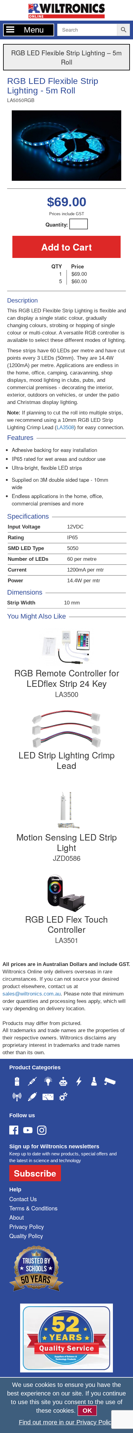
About (16, 1217)
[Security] (110, 1082)
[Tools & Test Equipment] (48, 1097)
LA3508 (65, 427)
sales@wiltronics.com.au (31, 994)
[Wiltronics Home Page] (66, 9)
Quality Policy (26, 1236)
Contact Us (23, 1199)
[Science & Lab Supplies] (94, 1082)
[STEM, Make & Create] (63, 1082)
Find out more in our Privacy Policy (66, 1422)
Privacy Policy (26, 1226)
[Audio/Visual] (32, 1097)
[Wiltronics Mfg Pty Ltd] (63, 1097)
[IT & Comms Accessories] (17, 1097)
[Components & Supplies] (32, 1082)
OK (87, 1410)
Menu (34, 29)
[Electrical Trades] (79, 1082)
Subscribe (35, 1173)
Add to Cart (66, 246)
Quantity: (56, 224)
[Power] (17, 1082)
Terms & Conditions (33, 1208)
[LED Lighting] (48, 1082)
